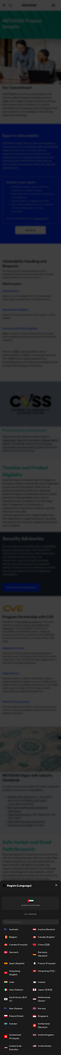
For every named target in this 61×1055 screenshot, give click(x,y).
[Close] (56, 885)
